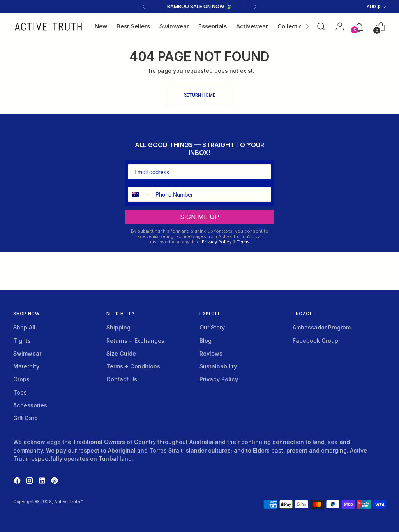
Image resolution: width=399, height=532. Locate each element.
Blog (206, 340)
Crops (21, 379)
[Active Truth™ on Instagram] (30, 481)
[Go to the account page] (337, 26)
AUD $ (373, 6)
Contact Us (121, 379)
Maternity (26, 366)
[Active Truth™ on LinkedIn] (43, 481)
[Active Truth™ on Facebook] (18, 481)
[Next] (255, 6)
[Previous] (143, 6)
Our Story (212, 327)
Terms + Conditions (133, 366)
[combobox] (140, 194)
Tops (20, 392)
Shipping (118, 327)
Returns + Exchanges (135, 340)
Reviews (211, 353)
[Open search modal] (321, 26)
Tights (22, 340)
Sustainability (218, 366)
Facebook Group (315, 340)
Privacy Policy (216, 242)
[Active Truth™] (48, 26)
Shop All (24, 327)
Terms (243, 242)
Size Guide (121, 353)
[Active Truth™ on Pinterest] (55, 481)
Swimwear (27, 353)
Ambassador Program (322, 327)
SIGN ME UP (199, 217)
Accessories (30, 405)
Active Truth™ (68, 501)
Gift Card (25, 418)
